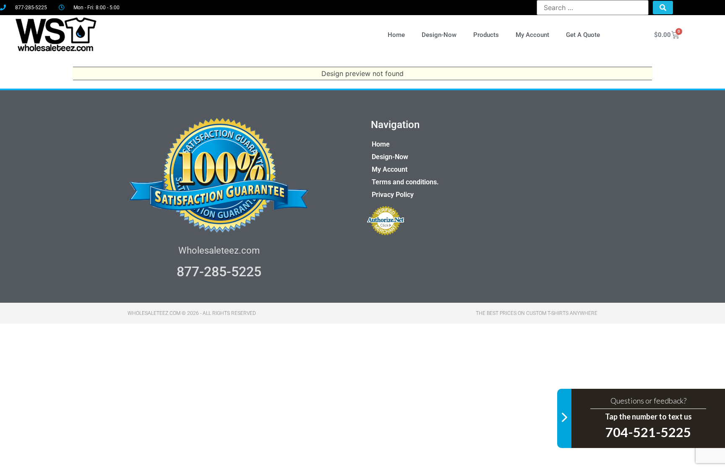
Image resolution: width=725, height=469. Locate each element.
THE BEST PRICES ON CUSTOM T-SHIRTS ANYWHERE (536, 313)
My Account (532, 35)
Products (486, 35)
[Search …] (593, 7)
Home (396, 35)
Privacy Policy (393, 195)
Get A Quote (583, 35)
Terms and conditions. (405, 182)
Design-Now (439, 35)
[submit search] (663, 7)
